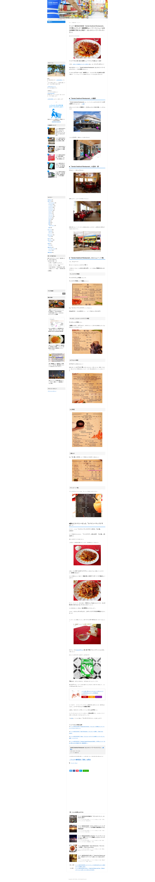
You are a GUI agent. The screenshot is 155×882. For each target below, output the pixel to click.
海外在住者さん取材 (61, 267)
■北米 (49, 243)
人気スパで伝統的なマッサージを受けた (81, 64)
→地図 (83, 103)
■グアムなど (50, 234)
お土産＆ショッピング (57, 262)
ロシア (49, 241)
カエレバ (86, 694)
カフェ (50, 264)
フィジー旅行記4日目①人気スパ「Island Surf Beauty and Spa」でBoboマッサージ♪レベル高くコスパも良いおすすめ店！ (91, 857)
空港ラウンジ (52, 268)
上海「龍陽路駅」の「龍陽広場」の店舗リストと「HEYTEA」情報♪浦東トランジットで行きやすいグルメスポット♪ (56, 365)
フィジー (72, 763)
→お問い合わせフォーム (51, 86)
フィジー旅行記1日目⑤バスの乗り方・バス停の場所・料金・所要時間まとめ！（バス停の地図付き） (60, 174)
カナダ (49, 245)
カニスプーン (79, 650)
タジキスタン (51, 208)
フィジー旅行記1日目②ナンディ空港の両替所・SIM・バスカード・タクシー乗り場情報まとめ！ (60, 156)
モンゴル (50, 217)
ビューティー (60, 264)
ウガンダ (50, 231)
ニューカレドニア (51, 248)
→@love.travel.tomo (50, 93)
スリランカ (50, 207)
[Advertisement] (87, 85)
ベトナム (50, 213)
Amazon (91, 696)
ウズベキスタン (51, 202)
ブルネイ (50, 211)
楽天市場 (84, 696)
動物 (59, 265)
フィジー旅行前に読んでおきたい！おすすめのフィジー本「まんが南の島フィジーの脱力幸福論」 (60, 165)
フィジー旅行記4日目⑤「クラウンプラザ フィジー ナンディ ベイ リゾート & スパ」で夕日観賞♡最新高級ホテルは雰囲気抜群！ (91, 827)
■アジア (49, 201)
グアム (49, 236)
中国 (49, 220)
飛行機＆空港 (62, 268)
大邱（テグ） (51, 225)
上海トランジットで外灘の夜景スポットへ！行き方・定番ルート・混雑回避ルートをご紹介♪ (56, 382)
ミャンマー (50, 216)
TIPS (50, 262)
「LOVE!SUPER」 (50, 99)
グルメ (76, 763)
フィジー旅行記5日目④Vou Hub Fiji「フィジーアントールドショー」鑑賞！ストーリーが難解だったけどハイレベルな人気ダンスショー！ (91, 837)
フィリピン (50, 210)
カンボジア (50, 204)
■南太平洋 (50, 247)
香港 (49, 227)
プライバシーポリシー (52, 391)
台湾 (49, 222)
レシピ (55, 265)
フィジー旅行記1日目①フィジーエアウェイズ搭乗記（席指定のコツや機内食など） (60, 148)
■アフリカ (50, 229)
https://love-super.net (56, 121)
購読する (50, 21)
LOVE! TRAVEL (53, 2)
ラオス (49, 219)
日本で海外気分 (52, 267)
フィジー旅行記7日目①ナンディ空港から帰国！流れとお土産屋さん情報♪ (60, 139)
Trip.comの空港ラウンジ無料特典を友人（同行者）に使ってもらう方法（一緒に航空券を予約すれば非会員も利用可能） (56, 330)
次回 (72, 718)
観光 (57, 268)
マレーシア (50, 214)
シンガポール (51, 205)
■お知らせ (50, 199)
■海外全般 (50, 252)
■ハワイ (49, 238)
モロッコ (50, 232)
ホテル (50, 265)
